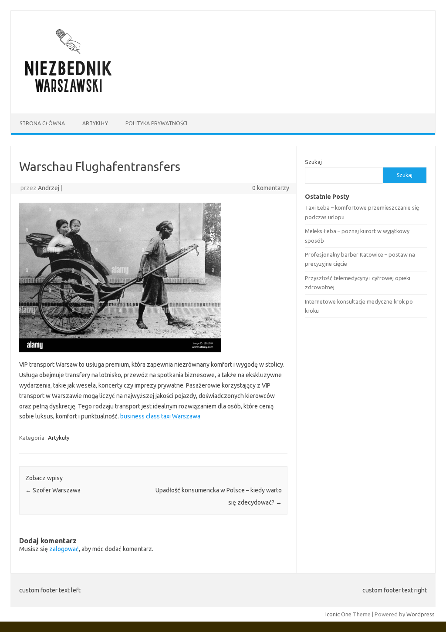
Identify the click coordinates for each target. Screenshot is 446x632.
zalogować (64, 548)
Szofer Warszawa (53, 490)
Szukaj (313, 162)
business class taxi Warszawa (160, 416)
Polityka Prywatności (156, 123)
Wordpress (420, 614)
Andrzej (48, 187)
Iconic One (338, 614)
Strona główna (42, 123)
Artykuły (95, 123)
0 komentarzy (270, 187)
